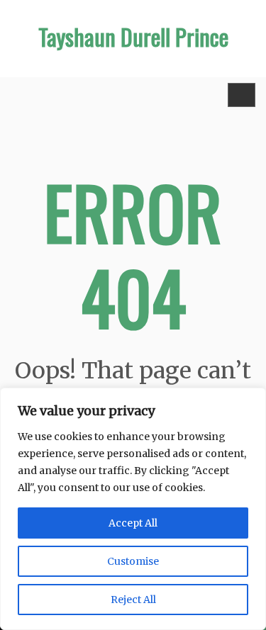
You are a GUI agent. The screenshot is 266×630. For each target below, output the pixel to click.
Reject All (133, 599)
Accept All (133, 523)
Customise (133, 561)
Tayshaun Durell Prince (133, 36)
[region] (133, 509)
